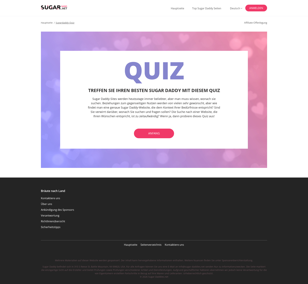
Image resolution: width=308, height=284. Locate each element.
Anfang (154, 133)
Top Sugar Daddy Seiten (206, 8)
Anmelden (256, 8)
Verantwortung (50, 215)
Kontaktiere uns (174, 244)
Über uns (46, 204)
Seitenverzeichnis (151, 244)
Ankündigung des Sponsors (57, 210)
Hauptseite (177, 8)
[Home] (57, 7)
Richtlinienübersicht (53, 221)
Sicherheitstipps (50, 227)
